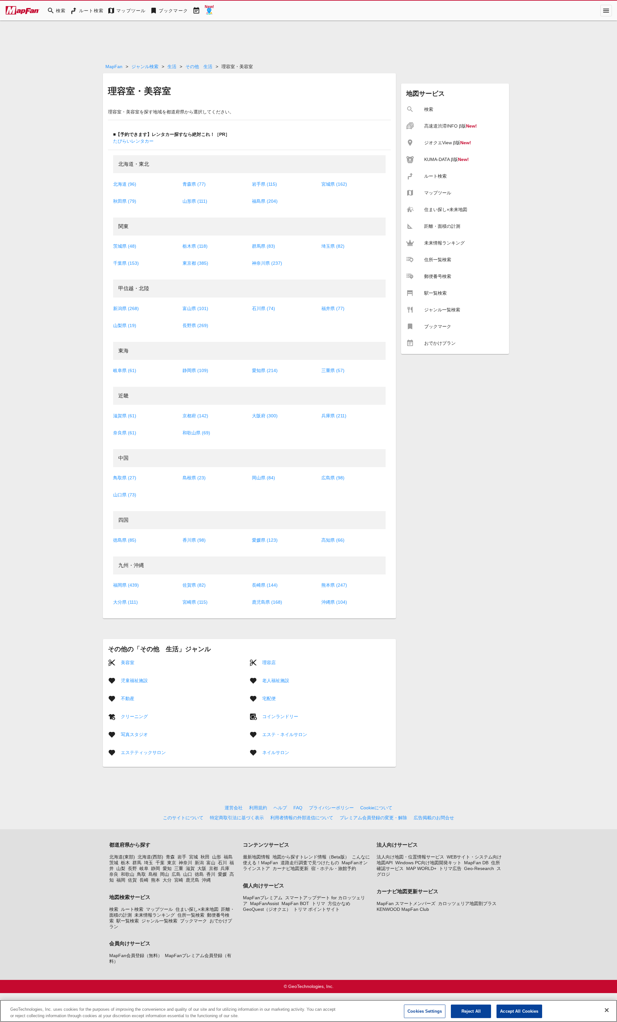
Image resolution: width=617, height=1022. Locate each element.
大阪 (201, 868)
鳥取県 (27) (124, 477)
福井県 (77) (332, 308)
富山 (210, 862)
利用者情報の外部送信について (301, 817)
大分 (167, 880)
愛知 (167, 868)
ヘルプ (280, 807)
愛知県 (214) (265, 370)
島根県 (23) (194, 477)
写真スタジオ (134, 734)
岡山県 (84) (263, 477)
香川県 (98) (194, 540)
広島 (176, 874)
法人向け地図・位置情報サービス (410, 856)
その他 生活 (198, 66)
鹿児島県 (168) (267, 602)
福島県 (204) (265, 201)
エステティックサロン (143, 752)
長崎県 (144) (265, 585)
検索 (113, 909)
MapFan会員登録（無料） (135, 955)
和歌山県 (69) (196, 432)
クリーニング (134, 716)
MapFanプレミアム (262, 897)
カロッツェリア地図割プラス (467, 903)
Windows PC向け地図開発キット (428, 862)
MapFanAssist (264, 903)
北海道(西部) (150, 856)
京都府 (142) (195, 415)
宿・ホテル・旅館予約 (333, 868)
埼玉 (148, 862)
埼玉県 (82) (332, 246)
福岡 (120, 880)
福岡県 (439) (126, 585)
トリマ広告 (450, 868)
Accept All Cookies (519, 1011)
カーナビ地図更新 (290, 868)
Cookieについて (376, 807)
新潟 (199, 862)
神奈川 (185, 862)
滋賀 (190, 868)
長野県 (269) (195, 325)
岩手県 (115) (264, 184)
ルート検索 (132, 909)
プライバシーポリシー (331, 807)
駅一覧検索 (127, 920)
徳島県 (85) (124, 540)
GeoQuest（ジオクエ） (267, 909)
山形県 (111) (195, 201)
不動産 (127, 698)
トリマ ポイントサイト (316, 909)
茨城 (113, 862)
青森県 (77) (194, 184)
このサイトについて (183, 817)
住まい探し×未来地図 (197, 909)
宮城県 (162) (334, 184)
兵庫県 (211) (333, 415)
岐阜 (143, 868)
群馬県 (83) (263, 246)
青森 (170, 856)
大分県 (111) (125, 602)
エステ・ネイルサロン (284, 734)
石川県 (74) (263, 308)
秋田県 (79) (124, 201)
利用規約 (258, 807)
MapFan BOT (295, 903)
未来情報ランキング (154, 915)
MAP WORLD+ (421, 868)
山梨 (120, 868)
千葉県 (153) (126, 263)
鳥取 (141, 874)
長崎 (143, 880)
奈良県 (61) (124, 432)
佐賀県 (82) (194, 585)
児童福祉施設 (134, 680)
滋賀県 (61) (124, 415)
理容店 (269, 662)
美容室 (127, 662)
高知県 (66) (332, 540)
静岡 (155, 868)
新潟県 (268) (126, 308)
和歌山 (127, 874)
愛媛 (222, 874)
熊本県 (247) (334, 585)
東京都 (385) (195, 263)
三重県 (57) (332, 370)
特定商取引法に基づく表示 (237, 817)
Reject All (471, 1011)
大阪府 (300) (265, 415)
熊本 (155, 880)
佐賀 (132, 880)
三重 (178, 868)
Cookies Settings (424, 1011)
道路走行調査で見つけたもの (310, 862)
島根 (152, 874)
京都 (213, 868)
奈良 (113, 874)
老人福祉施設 (275, 680)
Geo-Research (479, 868)
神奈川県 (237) (267, 263)
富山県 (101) (195, 308)
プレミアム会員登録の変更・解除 (373, 817)
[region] (308, 1011)
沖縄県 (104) (334, 602)
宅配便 (269, 698)
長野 (132, 868)
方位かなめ (339, 903)
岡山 (164, 874)
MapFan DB (476, 862)
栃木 (125, 862)
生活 (171, 66)
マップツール (159, 909)
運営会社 (234, 807)
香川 (210, 874)
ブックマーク (193, 920)
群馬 (136, 862)
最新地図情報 (256, 856)
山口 (187, 874)
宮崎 (178, 880)
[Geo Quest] (209, 10)
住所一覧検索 (190, 915)
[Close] (607, 1010)
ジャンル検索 (144, 66)
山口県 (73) (124, 494)
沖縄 (206, 880)
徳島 (199, 874)
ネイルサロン (275, 752)
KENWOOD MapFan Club (403, 909)
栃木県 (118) (195, 246)
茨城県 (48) (124, 246)
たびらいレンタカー (133, 141)
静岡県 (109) (195, 370)
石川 (222, 862)
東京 (171, 862)
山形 (216, 856)
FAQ (297, 807)
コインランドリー (280, 716)
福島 (228, 856)
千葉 (160, 862)
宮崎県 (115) (195, 602)
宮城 (193, 856)
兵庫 (224, 868)
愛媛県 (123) (265, 540)
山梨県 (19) (124, 325)
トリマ (318, 903)
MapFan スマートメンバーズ (406, 903)
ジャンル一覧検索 (159, 920)
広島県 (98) (332, 477)
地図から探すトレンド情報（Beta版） (311, 856)
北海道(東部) (122, 856)
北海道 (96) (124, 184)
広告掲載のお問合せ (434, 817)
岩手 (181, 856)
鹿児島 (192, 880)
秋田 (205, 856)
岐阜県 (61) (124, 370)
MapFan (113, 66)
